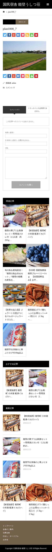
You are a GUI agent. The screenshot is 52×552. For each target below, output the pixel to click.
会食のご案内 (8, 529)
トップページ (8, 526)
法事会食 (6, 533)
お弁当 (5, 540)
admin (14, 83)
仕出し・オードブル (10, 536)
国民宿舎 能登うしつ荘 (21, 4)
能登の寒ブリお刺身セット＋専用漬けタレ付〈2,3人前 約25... (36, 442)
